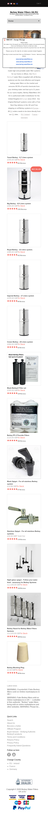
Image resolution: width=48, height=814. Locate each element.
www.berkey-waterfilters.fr (24, 61)
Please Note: (24, 49)
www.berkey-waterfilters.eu (24, 59)
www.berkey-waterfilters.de (24, 64)
